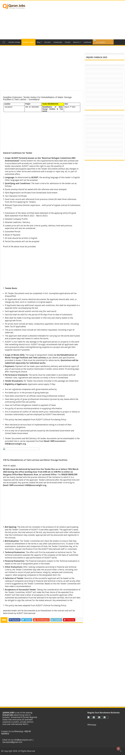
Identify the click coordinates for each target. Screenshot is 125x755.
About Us (76, 42)
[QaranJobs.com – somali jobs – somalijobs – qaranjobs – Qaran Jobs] (14, 6)
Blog (38, 42)
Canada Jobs (57, 42)
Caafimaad (87, 42)
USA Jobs (47, 42)
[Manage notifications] (118, 749)
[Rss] (121, 751)
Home (4, 41)
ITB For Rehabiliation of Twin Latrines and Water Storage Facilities (35, 460)
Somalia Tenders (28, 42)
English (101, 42)
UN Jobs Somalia (14, 42)
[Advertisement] (78, 20)
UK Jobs (67, 42)
